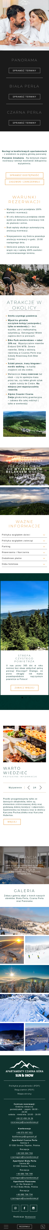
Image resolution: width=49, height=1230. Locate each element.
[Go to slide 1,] (21, 696)
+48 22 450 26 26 (24, 1118)
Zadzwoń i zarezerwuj (24, 182)
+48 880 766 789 (24, 1174)
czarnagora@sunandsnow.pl (24, 1157)
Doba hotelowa (10, 564)
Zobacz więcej (24, 688)
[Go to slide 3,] (28, 696)
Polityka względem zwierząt (17, 541)
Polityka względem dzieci (16, 535)
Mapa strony (24, 1094)
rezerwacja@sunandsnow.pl (24, 1122)
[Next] (40, 787)
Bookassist (30, 1217)
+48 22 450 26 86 (27, 870)
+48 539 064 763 (24, 1153)
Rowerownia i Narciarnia (15, 552)
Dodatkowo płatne (12, 558)
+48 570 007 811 (24, 1133)
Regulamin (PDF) (24, 1089)
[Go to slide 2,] (25, 696)
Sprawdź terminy (24, 71)
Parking (6, 546)
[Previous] (29, 787)
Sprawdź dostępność (24, 175)
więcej (12, 822)
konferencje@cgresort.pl (24, 1136)
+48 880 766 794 (24, 1195)
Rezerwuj (24, 1227)
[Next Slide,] (44, 649)
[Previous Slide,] (5, 649)
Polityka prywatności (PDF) (24, 1086)
